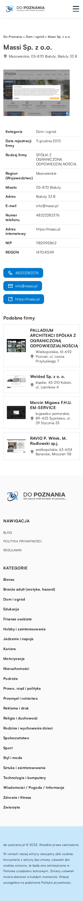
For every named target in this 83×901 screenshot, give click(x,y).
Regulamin (12, 550)
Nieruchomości (16, 668)
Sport (8, 748)
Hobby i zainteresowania (24, 629)
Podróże (10, 678)
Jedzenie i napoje (18, 639)
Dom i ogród (46, 131)
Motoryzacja (14, 658)
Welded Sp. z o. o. (47, 376)
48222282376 (48, 215)
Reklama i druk (16, 708)
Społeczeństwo (16, 738)
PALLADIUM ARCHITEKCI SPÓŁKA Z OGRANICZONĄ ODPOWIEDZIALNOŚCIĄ (54, 338)
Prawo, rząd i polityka (22, 688)
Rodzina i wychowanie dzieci (28, 728)
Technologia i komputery (24, 777)
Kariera (9, 649)
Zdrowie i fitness (17, 797)
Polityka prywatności (22, 541)
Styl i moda (12, 757)
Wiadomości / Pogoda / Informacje (33, 787)
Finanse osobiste (17, 619)
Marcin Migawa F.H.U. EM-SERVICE (51, 405)
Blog (7, 532)
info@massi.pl (47, 206)
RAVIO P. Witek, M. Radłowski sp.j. (48, 441)
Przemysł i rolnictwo (20, 698)
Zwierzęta (11, 807)
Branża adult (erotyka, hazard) (29, 589)
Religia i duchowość (20, 718)
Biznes (8, 579)
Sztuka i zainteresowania (24, 767)
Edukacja (11, 609)
